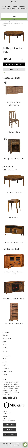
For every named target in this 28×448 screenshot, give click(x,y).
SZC (4, 73)
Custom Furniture (8, 371)
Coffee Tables (10, 23)
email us (9, 429)
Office (4, 345)
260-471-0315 (6, 413)
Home (4, 358)
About (4, 362)
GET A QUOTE (14, 69)
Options (5, 351)
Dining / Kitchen (7, 338)
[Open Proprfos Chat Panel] (25, 444)
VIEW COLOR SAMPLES (14, 64)
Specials (5, 365)
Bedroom (5, 335)
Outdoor (5, 348)
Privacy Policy (21, 443)
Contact (5, 374)
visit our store (9, 424)
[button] (22, 29)
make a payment (10, 434)
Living (4, 341)
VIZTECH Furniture (16, 446)
